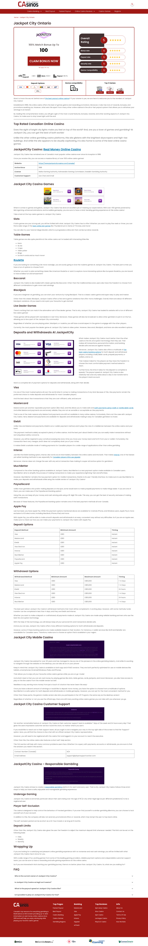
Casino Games (104, 11)
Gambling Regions (59, 922)
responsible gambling (53, 787)
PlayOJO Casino (100, 922)
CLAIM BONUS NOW (43, 61)
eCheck (76, 925)
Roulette (19, 260)
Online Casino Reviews (83, 11)
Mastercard (78, 908)
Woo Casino (99, 911)
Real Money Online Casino (62, 149)
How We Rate (121, 922)
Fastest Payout (65, 11)
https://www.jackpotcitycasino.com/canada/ (57, 163)
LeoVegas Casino (101, 918)
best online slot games (42, 226)
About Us (119, 908)
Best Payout (50, 11)
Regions (118, 11)
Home (16, 17)
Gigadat (77, 922)
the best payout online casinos (57, 98)
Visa (75, 911)
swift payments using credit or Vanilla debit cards (113, 408)
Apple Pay (77, 915)
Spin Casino (99, 915)
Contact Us (120, 911)
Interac (117, 455)
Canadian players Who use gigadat (66, 457)
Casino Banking (33, 11)
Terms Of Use (121, 915)
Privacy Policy (121, 918)
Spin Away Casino (101, 908)
